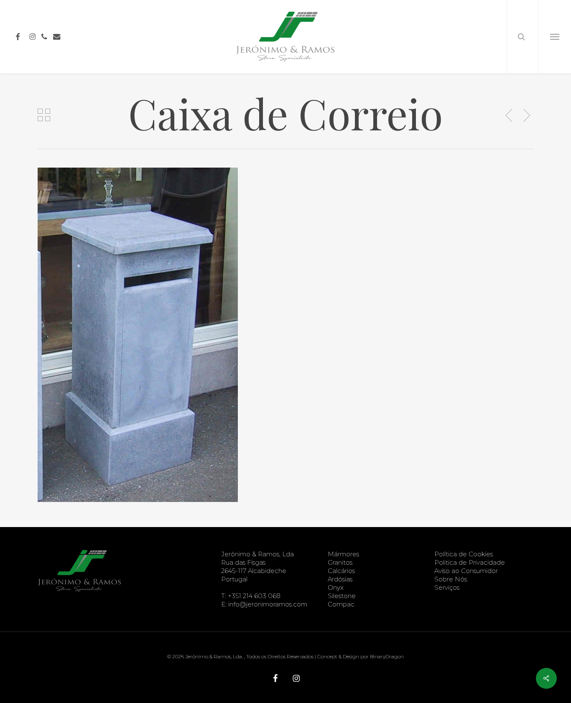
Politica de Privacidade (469, 562)
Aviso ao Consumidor (466, 571)
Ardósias (340, 579)
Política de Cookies (463, 554)
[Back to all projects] (44, 115)
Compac (341, 604)
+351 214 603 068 (254, 596)
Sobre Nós (450, 579)
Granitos (340, 562)
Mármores (343, 554)
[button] (554, 37)
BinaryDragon (387, 656)
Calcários (341, 571)
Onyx (336, 587)
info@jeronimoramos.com (267, 604)
